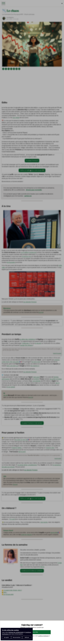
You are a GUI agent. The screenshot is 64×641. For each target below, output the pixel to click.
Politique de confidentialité (15, 632)
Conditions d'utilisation (43, 636)
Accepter (6, 637)
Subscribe (34, 632)
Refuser (27, 637)
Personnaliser (16, 637)
